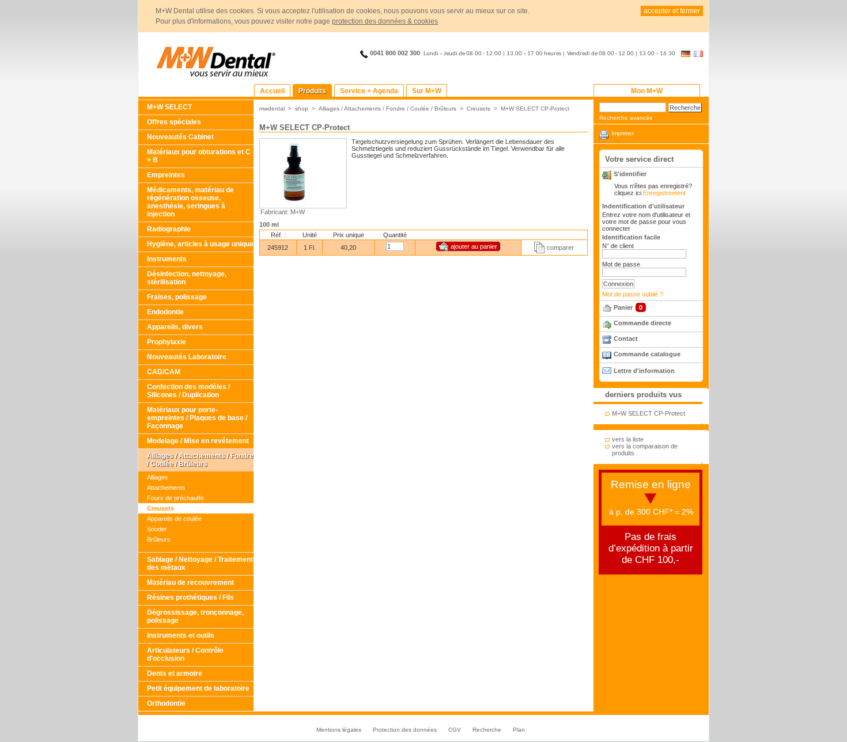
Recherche (486, 729)
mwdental (272, 108)
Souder (157, 529)
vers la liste (628, 439)
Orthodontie (166, 703)
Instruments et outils (180, 635)
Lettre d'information (644, 370)
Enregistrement (664, 192)
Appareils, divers (175, 327)
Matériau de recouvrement (190, 583)
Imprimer (622, 133)
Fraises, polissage (177, 297)
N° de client (618, 245)
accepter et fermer (672, 11)
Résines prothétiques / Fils (190, 597)
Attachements (166, 487)
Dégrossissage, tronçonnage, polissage (195, 616)
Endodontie (165, 312)
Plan (519, 729)
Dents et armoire (174, 673)
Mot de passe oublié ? (632, 294)
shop (301, 108)
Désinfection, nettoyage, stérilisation (186, 278)
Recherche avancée (626, 118)
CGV (454, 729)
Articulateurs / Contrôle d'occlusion (185, 654)
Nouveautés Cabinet (180, 137)
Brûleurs (159, 539)
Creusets (160, 508)
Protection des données (405, 729)
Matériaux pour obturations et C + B (199, 156)
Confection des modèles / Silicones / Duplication (188, 391)
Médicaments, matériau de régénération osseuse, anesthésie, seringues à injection (190, 202)
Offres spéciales (174, 122)
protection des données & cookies (385, 21)
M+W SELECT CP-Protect (535, 108)
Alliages (157, 477)
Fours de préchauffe (175, 497)
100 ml (269, 224)
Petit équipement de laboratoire (198, 688)
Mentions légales (338, 729)
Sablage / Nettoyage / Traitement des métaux (200, 563)
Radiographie (169, 229)
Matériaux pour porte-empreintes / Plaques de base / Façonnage (197, 418)
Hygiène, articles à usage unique (200, 244)
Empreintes (166, 175)
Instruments (167, 259)
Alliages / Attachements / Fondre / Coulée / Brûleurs (200, 460)
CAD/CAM (163, 372)
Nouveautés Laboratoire (186, 357)
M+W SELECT (169, 107)
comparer (560, 247)
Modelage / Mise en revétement (198, 441)
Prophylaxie (166, 342)
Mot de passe (621, 264)
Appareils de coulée (174, 518)
